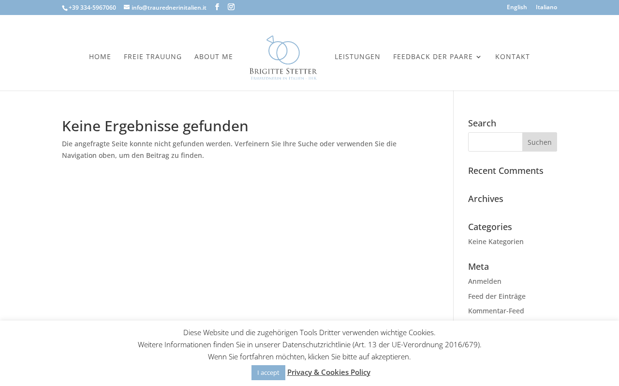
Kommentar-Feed (496, 310)
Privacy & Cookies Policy (328, 372)
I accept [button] (268, 372)
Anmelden (484, 281)
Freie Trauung (153, 57)
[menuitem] (517, 9)
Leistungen (358, 57)
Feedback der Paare (433, 57)
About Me (213, 57)
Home (100, 57)
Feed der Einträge (497, 296)
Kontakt (512, 57)
